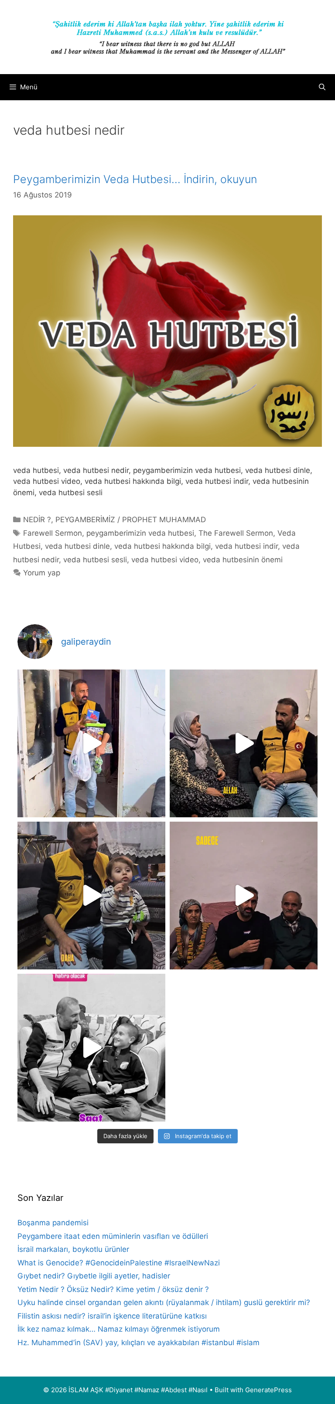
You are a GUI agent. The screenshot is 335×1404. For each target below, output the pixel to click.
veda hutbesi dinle (77, 546)
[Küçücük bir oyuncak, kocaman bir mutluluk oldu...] (91, 895)
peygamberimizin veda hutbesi (140, 533)
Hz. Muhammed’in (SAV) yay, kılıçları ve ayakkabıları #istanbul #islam (138, 1342)
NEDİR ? (37, 519)
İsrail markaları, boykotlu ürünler (73, 1249)
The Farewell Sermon (235, 533)
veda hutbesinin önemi (243, 559)
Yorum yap (41, 572)
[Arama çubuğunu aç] (322, 87)
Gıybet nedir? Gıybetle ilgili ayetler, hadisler (93, 1275)
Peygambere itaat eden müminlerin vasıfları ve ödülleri (112, 1236)
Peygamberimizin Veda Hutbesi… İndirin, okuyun (135, 179)
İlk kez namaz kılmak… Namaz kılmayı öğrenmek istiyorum (118, 1329)
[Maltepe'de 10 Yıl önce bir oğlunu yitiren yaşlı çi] (244, 895)
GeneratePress (268, 1390)
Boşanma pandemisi (53, 1222)
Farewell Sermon (52, 533)
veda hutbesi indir (246, 546)
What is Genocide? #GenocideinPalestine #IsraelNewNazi (118, 1262)
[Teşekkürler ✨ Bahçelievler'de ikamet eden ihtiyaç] (91, 743)
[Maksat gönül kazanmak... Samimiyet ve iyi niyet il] (91, 1048)
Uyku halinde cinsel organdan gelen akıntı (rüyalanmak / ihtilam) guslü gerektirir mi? (163, 1302)
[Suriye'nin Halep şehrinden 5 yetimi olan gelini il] (244, 743)
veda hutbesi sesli (95, 559)
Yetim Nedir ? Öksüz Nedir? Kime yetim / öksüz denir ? (113, 1289)
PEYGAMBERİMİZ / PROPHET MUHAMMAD (130, 519)
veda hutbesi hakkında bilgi (162, 546)
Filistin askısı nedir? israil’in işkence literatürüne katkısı (112, 1316)
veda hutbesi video (164, 559)
